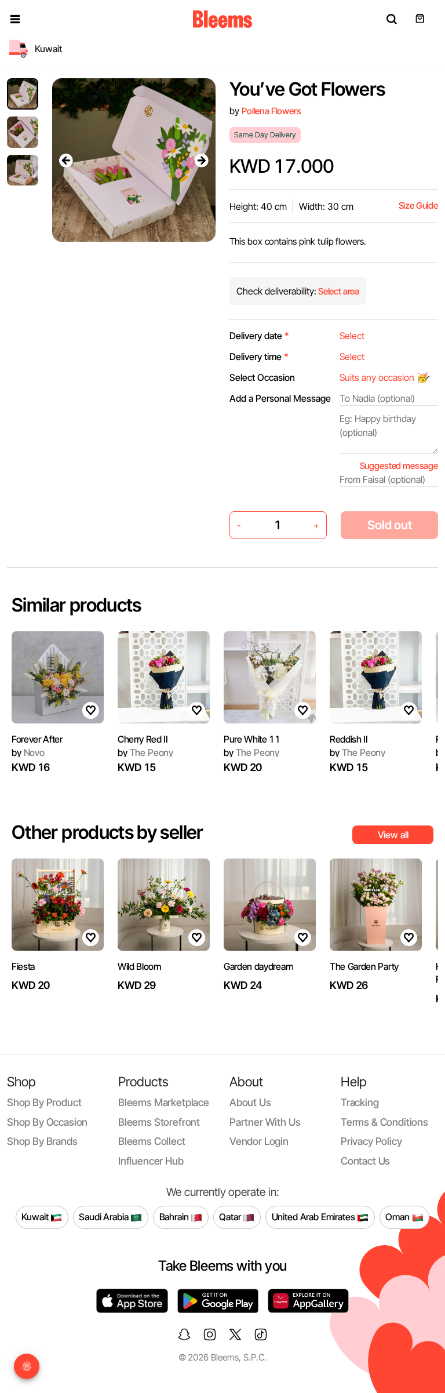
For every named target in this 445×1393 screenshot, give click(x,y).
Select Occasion (262, 377)
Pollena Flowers (271, 111)
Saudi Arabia (104, 1217)
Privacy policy (371, 1141)
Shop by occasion (47, 1122)
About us (250, 1102)
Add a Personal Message (280, 398)
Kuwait (35, 1217)
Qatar (231, 1217)
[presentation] (66, 160)
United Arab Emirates (315, 1217)
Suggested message (399, 465)
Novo (28, 752)
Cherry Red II (143, 739)
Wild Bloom (139, 966)
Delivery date (259, 335)
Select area (337, 291)
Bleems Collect (151, 1141)
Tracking (360, 1102)
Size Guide (418, 205)
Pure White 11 (252, 739)
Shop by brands (42, 1141)
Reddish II (349, 739)
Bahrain (175, 1217)
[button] (15, 19)
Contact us (365, 1161)
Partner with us (264, 1122)
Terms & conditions (384, 1122)
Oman (398, 1217)
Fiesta (23, 966)
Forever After (37, 739)
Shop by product (44, 1102)
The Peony (145, 752)
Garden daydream (258, 966)
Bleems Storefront (159, 1122)
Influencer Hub (151, 1161)
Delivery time (259, 356)
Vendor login (259, 1141)
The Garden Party (364, 966)
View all (393, 835)
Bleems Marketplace (163, 1102)
